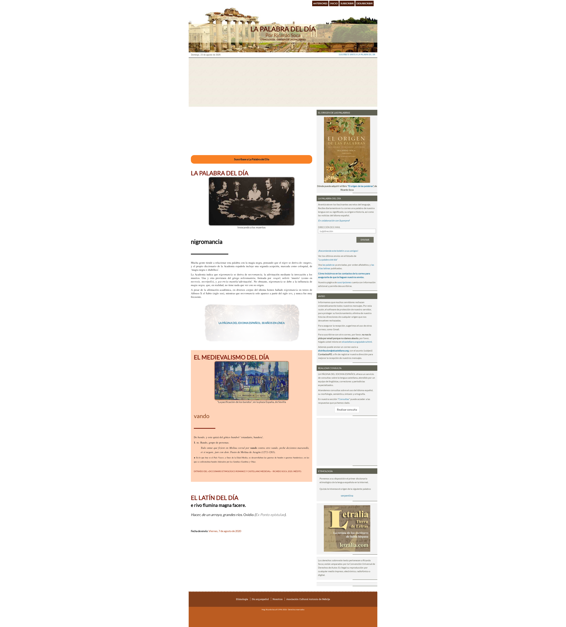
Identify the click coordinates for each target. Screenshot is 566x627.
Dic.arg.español (260, 599)
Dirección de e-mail (329, 227)
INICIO (334, 3)
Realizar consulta (347, 409)
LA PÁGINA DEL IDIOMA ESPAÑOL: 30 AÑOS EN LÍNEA (252, 322)
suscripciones (344, 282)
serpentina (347, 495)
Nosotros (278, 599)
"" (328, 259)
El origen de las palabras (360, 186)
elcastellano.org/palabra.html (357, 341)
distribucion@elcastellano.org (333, 350)
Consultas (344, 399)
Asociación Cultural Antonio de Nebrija (308, 599)
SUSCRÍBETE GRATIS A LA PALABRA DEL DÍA (357, 55)
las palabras (329, 264)
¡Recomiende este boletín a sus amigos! (338, 250)
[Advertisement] (283, 82)
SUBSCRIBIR (347, 3)
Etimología (242, 599)
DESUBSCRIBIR (364, 3)
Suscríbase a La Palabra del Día (251, 159)
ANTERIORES (320, 3)
